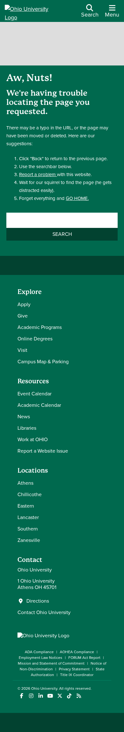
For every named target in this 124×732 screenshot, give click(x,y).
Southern (27, 528)
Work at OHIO (32, 439)
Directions (37, 601)
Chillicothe (29, 494)
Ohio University (44, 688)
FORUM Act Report (84, 657)
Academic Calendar (39, 405)
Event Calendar (34, 393)
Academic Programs (39, 327)
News (23, 416)
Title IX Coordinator (76, 675)
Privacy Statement (74, 669)
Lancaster (28, 517)
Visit (22, 350)
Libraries (26, 428)
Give (22, 315)
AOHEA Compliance (77, 652)
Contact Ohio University (44, 612)
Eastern (25, 506)
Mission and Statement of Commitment (51, 663)
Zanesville (28, 540)
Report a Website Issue (42, 451)
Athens (25, 483)
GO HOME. (77, 198)
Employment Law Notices (40, 657)
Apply (24, 304)
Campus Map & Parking (43, 361)
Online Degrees (34, 338)
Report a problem (38, 174)
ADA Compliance (39, 652)
